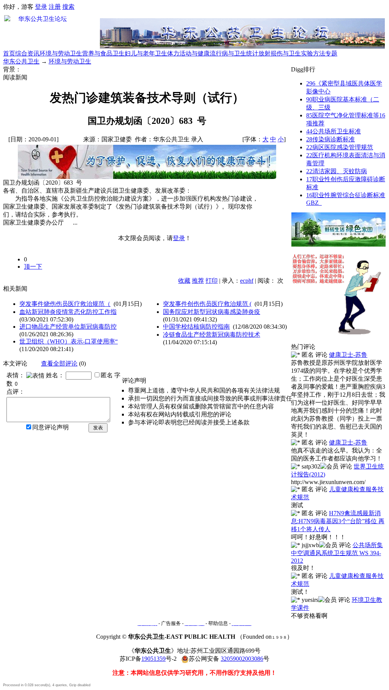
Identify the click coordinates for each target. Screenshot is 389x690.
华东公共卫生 (21, 61)
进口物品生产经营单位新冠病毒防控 (68, 326)
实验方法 (313, 53)
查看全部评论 (59, 363)
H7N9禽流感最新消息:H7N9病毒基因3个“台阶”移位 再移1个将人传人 (337, 521)
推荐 (198, 280)
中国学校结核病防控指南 (196, 326)
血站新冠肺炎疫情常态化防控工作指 (68, 312)
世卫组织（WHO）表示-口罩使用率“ (68, 341)
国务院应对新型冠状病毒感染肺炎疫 (211, 312)
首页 (9, 53)
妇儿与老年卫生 (146, 53)
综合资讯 (27, 53)
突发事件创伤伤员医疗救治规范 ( (207, 304)
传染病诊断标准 (330, 139)
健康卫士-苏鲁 (348, 354)
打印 (212, 280)
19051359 (153, 658)
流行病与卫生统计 (234, 53)
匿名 (107, 375)
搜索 (68, 6)
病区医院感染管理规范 (339, 147)
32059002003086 (242, 658)
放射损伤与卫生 (279, 53)
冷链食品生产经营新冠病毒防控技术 (211, 334)
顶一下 (33, 266)
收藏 (184, 280)
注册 (55, 6)
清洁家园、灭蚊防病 (336, 171)
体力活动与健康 (188, 53)
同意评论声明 (50, 427)
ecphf (246, 280)
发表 (98, 427)
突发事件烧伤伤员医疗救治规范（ (65, 304)
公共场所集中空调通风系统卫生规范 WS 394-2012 (337, 553)
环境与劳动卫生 (61, 53)
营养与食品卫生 (103, 53)
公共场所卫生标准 (333, 131)
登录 (41, 6)
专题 (331, 53)
